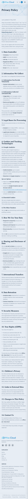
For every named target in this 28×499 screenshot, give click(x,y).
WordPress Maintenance (7, 488)
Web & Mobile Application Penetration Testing (12, 466)
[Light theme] (17, 2)
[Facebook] (12, 445)
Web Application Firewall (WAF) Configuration (13, 474)
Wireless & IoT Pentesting (8, 468)
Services (4, 454)
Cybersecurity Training (7, 479)
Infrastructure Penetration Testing (10, 470)
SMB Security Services (7, 481)
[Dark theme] (20, 2)
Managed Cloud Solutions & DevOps (10, 484)
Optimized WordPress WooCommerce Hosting (13, 486)
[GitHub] (9, 445)
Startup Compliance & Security (9, 483)
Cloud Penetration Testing (8, 472)
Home (3, 452)
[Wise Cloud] (8, 2)
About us (4, 458)
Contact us (4, 460)
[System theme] (22, 2)
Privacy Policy (15, 497)
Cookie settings (22, 497)
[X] (6, 445)
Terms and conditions (6, 497)
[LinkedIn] (3, 445)
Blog (3, 456)
